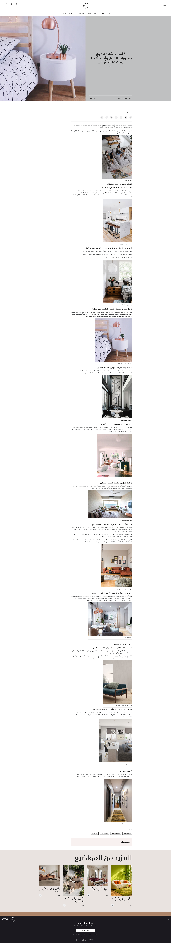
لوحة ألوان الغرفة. (120, 527)
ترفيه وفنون (88, 13)
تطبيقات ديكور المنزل (116, 833)
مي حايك (110, 66)
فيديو (70, 13)
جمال (95, 13)
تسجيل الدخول (85, 930)
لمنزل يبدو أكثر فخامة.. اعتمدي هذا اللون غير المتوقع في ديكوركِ (122, 900)
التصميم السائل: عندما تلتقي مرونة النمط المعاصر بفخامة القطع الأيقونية (74, 900)
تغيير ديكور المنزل (104, 833)
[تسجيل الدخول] (160, 6)
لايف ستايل (81, 13)
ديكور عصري (94, 833)
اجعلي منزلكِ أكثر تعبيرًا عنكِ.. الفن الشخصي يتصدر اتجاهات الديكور (98, 890)
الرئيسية (130, 98)
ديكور (119, 98)
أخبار (75, 13)
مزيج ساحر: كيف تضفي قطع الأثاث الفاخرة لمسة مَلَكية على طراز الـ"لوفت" (49, 890)
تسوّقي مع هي (64, 13)
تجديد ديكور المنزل (127, 833)
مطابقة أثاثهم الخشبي (126, 314)
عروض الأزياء (102, 13)
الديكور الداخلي (107, 193)
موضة (108, 13)
